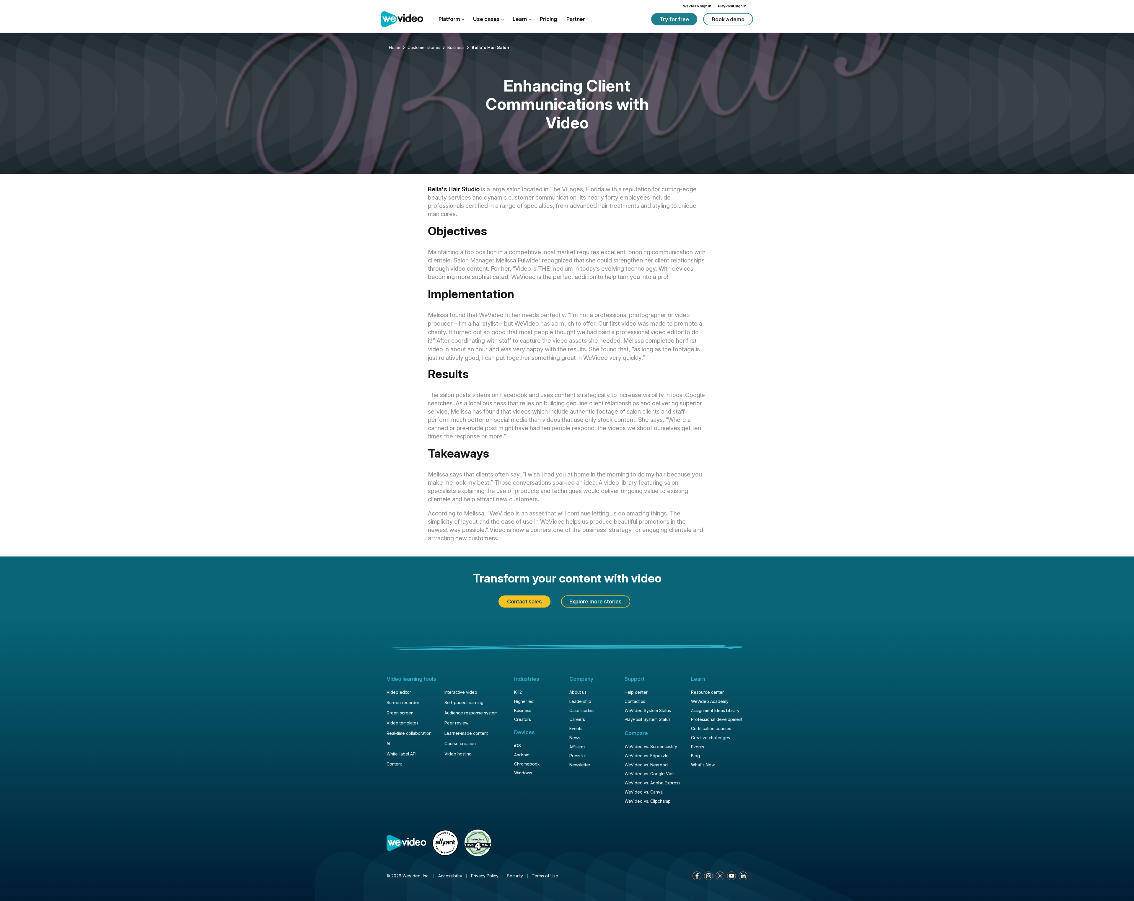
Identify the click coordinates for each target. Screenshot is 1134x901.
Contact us (635, 701)
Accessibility (450, 875)
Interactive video (460, 692)
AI (388, 743)
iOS (517, 745)
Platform (450, 19)
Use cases (487, 19)
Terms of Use (545, 875)
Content (394, 763)
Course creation (460, 743)
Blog (695, 755)
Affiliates (577, 746)
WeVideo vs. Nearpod (646, 764)
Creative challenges (710, 737)
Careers (577, 719)
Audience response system (471, 712)
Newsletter (579, 764)
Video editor (399, 692)
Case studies (581, 710)
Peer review (456, 722)
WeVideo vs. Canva (644, 791)
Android (521, 754)
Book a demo (728, 19)
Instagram (708, 875)
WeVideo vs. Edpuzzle (647, 755)
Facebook (697, 875)
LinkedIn (743, 875)
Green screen (400, 712)
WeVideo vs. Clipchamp (648, 801)
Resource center (707, 692)
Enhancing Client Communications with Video (567, 104)
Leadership (580, 701)
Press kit (577, 755)
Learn (520, 19)
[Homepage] (402, 19)
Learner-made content (466, 733)
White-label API (401, 753)
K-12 (518, 692)
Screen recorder (403, 702)
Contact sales (524, 601)
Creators (522, 719)
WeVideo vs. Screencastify (651, 746)
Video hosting (458, 753)
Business (456, 47)
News (574, 737)
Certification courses (711, 728)
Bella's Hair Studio (454, 189)
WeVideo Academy (710, 701)
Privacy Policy (484, 875)
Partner (575, 19)
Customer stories (424, 47)
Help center (636, 692)
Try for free (674, 19)
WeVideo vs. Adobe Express (652, 782)
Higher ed (524, 701)
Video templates (402, 722)
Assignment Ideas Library (715, 710)
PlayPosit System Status (648, 719)
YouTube (731, 875)
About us (577, 692)
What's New (703, 764)
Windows (523, 772)
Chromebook (527, 763)
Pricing (548, 19)
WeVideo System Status (648, 710)
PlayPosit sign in (732, 6)
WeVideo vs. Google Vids (649, 773)
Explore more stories (595, 601)
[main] (567, 311)
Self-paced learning (463, 702)
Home (394, 47)
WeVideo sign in (697, 6)
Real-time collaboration (409, 733)
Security (515, 875)
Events (575, 728)
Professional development (716, 719)
